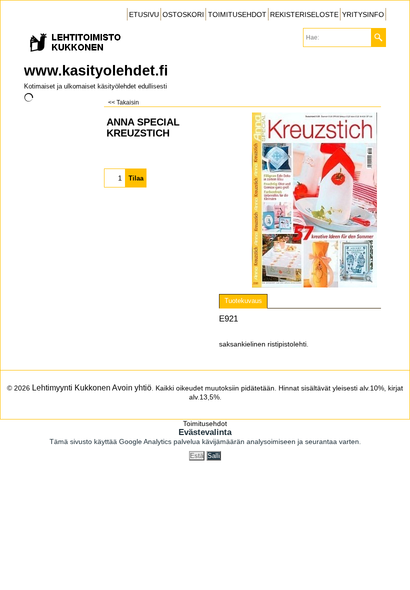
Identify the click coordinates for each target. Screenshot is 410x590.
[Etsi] (378, 37)
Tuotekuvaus (243, 301)
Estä (197, 456)
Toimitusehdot (205, 424)
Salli (214, 456)
